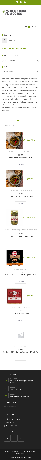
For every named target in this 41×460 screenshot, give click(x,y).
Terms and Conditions (28, 451)
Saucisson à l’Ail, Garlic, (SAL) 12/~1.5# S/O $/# (20, 352)
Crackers (13, 308)
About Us (7, 451)
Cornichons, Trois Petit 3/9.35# (21, 196)
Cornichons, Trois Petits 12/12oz (20, 236)
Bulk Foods (28, 152)
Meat (15, 269)
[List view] (23, 120)
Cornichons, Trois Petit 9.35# (20, 158)
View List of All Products (14, 48)
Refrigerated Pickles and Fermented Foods (27, 229)
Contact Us (10, 422)
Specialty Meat (22, 269)
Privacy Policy (20, 453)
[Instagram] (21, 438)
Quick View (30, 140)
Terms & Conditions (13, 426)
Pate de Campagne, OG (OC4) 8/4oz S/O (20, 275)
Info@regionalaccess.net (19, 396)
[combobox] (20, 60)
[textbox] (20, 60)
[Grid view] (18, 120)
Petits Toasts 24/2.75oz (20, 313)
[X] (7, 438)
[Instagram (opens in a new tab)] (24, 2)
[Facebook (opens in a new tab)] (21, 2)
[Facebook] (14, 438)
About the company (13, 419)
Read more (21, 164)
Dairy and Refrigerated (10, 229)
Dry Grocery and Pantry (23, 308)
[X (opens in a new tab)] (17, 2)
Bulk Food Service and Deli (17, 152)
